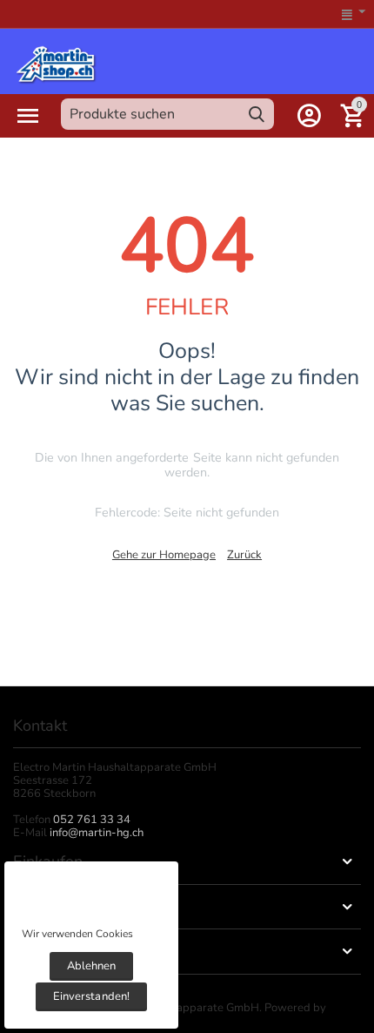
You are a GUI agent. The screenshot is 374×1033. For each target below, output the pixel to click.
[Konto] (309, 116)
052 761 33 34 (91, 819)
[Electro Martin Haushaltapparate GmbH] (56, 63)
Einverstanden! (91, 996)
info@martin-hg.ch (97, 833)
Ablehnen (91, 966)
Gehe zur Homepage (164, 555)
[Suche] (256, 114)
